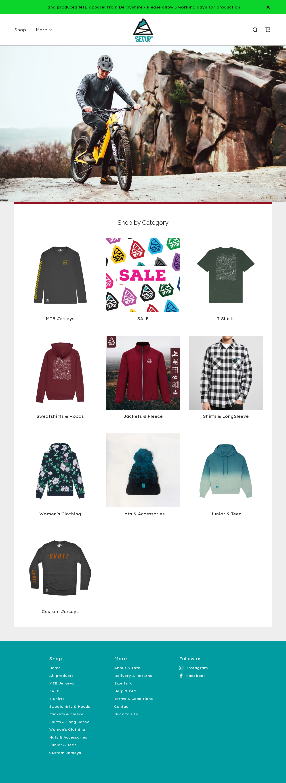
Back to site (126, 714)
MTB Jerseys (61, 683)
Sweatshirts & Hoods (69, 706)
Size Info (123, 683)
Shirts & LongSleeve (69, 722)
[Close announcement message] (268, 7)
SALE (54, 691)
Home (55, 668)
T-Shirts (57, 699)
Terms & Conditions (133, 699)
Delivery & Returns (133, 676)
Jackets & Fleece (66, 714)
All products (61, 676)
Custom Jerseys (65, 753)
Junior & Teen (63, 745)
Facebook (196, 676)
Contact (122, 706)
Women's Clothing (67, 729)
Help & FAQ (125, 691)
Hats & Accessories (68, 737)
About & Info (127, 668)
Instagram (197, 668)
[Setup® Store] (143, 30)
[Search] (255, 30)
